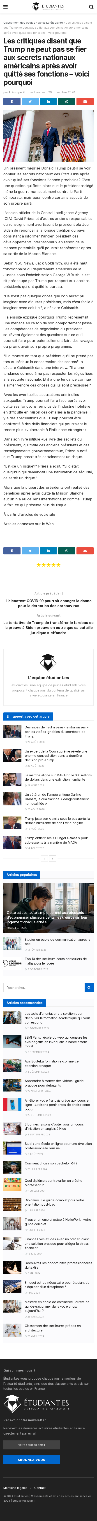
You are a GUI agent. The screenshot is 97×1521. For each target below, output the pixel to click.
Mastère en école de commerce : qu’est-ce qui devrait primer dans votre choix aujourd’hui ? (57, 1306)
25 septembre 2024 (39, 1115)
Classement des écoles (19, 22)
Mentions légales (15, 1487)
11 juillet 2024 (36, 1190)
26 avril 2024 (35, 1316)
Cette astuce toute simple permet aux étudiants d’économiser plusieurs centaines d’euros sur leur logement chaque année (47, 917)
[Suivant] (52, 858)
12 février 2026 (36, 949)
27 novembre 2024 (39, 1091)
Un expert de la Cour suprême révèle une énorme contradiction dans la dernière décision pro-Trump (56, 755)
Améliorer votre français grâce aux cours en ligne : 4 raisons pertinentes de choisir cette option (57, 1104)
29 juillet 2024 (37, 1169)
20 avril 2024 (35, 1336)
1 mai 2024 (33, 1292)
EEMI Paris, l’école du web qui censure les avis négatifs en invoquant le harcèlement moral (56, 1041)
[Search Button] (89, 987)
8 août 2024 (35, 1154)
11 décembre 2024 (38, 1028)
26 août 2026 (36, 742)
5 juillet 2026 (18, 928)
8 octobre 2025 (37, 969)
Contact (40, 1487)
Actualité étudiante (50, 22)
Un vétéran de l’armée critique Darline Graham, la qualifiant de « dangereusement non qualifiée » (57, 799)
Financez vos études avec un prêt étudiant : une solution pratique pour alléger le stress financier (57, 1243)
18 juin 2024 (35, 1253)
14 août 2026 (35, 848)
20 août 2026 (36, 809)
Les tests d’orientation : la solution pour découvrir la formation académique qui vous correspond (57, 1018)
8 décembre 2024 (38, 1052)
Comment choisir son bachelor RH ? (51, 1163)
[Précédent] (44, 858)
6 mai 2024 (34, 1273)
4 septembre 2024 (38, 1134)
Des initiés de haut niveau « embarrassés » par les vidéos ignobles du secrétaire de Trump (56, 731)
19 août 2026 (35, 828)
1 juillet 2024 (36, 1210)
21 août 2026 (35, 785)
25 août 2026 (35, 765)
